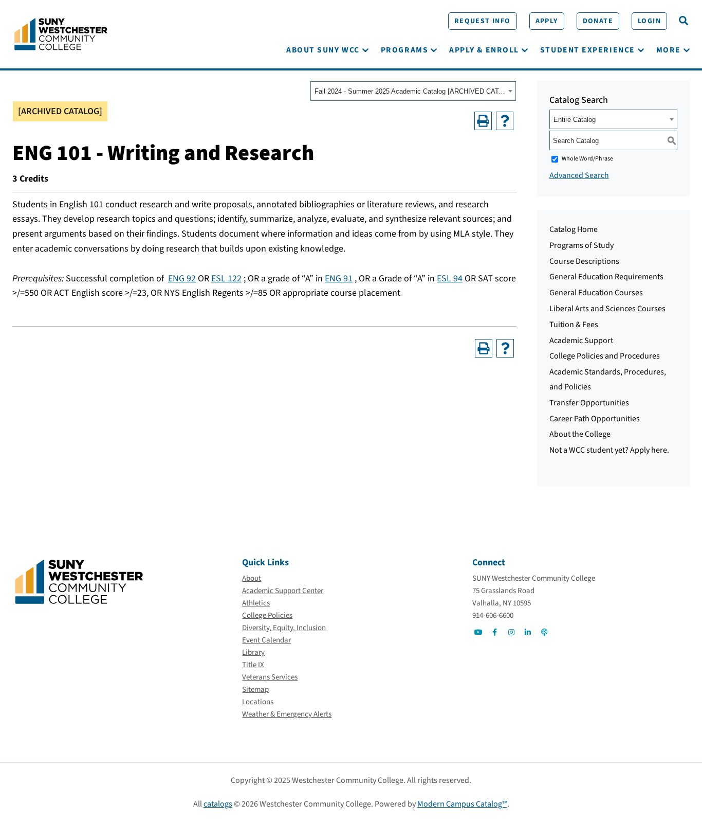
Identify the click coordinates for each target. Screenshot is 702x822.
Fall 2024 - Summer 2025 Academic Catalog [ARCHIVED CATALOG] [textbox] (410, 91)
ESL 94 (450, 278)
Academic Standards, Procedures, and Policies (607, 379)
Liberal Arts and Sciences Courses (607, 308)
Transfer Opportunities (589, 402)
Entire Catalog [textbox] (574, 119)
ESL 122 (226, 278)
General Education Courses (596, 292)
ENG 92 (182, 278)
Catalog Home (573, 229)
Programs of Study (581, 245)
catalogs (218, 804)
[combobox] (413, 91)
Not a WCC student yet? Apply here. (609, 450)
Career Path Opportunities (594, 418)
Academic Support (581, 340)
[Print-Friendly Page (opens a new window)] (483, 121)
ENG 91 (339, 278)
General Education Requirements (606, 276)
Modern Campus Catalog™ (462, 804)
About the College (580, 434)
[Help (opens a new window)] (504, 121)
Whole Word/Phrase (587, 158)
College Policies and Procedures (604, 356)
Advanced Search (579, 175)
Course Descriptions (584, 261)
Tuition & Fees (573, 324)
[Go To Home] (60, 33)
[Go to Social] (478, 632)
